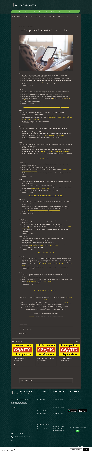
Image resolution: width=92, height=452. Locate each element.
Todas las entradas (16, 16)
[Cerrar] (90, 449)
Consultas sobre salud (58, 413)
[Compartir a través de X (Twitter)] (23, 329)
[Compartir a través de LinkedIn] (27, 329)
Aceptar (85, 449)
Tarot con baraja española (43, 409)
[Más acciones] (72, 26)
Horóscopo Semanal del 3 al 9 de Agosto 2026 (68, 359)
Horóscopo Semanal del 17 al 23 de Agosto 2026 (22, 359)
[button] (78, 16)
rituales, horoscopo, (28, 16)
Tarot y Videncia (41, 426)
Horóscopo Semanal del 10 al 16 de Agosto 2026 (45, 359)
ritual (45, 16)
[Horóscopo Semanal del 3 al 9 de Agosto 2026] (69, 350)
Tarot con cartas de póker (43, 410)
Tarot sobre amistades (42, 429)
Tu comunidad (60, 16)
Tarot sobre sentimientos (43, 424)
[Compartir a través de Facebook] (20, 329)
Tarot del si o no (41, 431)
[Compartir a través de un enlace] (30, 329)
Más (68, 16)
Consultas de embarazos (58, 407)
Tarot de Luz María (25, 4)
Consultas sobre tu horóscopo (57, 417)
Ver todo (78, 341)
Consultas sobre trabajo (58, 411)
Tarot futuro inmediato (42, 417)
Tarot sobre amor (41, 399)
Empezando (52, 16)
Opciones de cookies (75, 449)
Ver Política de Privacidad (7, 450)
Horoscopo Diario (23, 324)
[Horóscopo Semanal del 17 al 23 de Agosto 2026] (22, 350)
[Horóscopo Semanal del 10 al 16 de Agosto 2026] (46, 350)
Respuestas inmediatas (58, 430)
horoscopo (38, 16)
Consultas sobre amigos (58, 424)
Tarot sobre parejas (41, 413)
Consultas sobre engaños (58, 426)
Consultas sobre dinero (58, 428)
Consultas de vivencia (58, 399)
